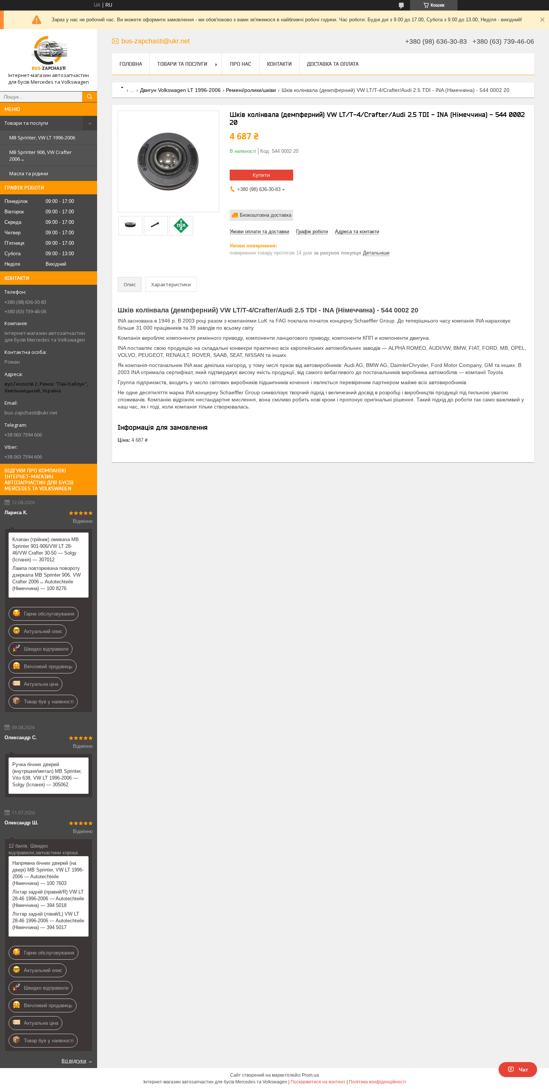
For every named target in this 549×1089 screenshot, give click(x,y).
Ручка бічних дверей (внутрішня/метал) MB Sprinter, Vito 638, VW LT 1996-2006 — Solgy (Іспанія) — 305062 (47, 774)
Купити (261, 175)
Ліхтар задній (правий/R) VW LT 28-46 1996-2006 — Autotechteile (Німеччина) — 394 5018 (48, 898)
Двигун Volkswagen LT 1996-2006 (180, 90)
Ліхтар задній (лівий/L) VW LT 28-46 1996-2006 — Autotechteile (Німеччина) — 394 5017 (48, 920)
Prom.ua (310, 1075)
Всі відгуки (74, 1060)
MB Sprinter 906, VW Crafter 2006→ (40, 155)
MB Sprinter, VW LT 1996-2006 (42, 137)
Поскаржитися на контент (318, 1082)
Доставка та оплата (333, 64)
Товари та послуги (26, 123)
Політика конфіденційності (377, 1082)
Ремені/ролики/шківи (251, 90)
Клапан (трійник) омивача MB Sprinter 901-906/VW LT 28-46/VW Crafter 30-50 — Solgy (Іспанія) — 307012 (45, 549)
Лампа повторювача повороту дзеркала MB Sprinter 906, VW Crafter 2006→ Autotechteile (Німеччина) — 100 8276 (46, 578)
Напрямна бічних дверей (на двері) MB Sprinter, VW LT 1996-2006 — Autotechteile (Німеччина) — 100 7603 (48, 873)
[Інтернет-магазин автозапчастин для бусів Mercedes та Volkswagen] (49, 53)
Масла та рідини (28, 173)
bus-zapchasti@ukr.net (30, 412)
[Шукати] (89, 96)
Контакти (279, 64)
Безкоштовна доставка (265, 215)
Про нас (240, 64)
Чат (523, 1070)
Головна (131, 64)
